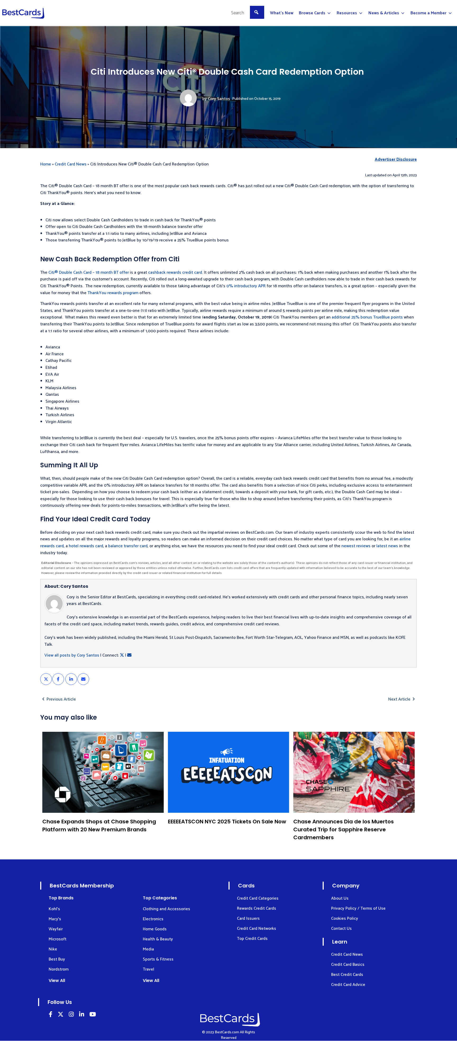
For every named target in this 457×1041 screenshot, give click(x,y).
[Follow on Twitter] (60, 1015)
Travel (148, 969)
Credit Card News (70, 164)
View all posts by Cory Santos (71, 655)
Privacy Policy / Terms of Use (358, 908)
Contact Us (341, 928)
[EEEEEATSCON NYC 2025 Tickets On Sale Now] (228, 772)
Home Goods (155, 929)
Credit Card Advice (348, 984)
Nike (53, 949)
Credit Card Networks (256, 928)
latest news (387, 546)
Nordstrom (58, 969)
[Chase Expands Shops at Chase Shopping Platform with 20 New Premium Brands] (103, 772)
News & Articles (383, 13)
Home (45, 164)
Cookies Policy (344, 918)
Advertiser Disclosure (396, 159)
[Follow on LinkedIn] (50, 1015)
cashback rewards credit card (175, 272)
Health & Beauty (158, 939)
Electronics (153, 919)
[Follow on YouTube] (92, 1015)
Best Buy (57, 959)
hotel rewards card (86, 546)
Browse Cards (312, 13)
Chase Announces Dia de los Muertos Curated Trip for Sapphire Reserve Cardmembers (343, 829)
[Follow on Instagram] (71, 1015)
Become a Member (428, 13)
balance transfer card (128, 546)
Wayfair (56, 929)
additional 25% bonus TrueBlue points (367, 317)
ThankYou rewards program (113, 293)
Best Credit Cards (347, 974)
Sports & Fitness (158, 959)
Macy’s (55, 919)
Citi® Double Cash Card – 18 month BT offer (88, 272)
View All (57, 980)
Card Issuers (248, 918)
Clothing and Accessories (166, 909)
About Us (340, 898)
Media (148, 949)
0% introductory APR (246, 286)
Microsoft (57, 939)
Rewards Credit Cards (256, 908)
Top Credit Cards (252, 938)
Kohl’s (54, 909)
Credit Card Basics (347, 964)
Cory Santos (219, 98)
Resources (347, 13)
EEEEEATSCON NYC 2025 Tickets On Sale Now (227, 821)
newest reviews (356, 546)
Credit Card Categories (257, 898)
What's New (281, 13)
